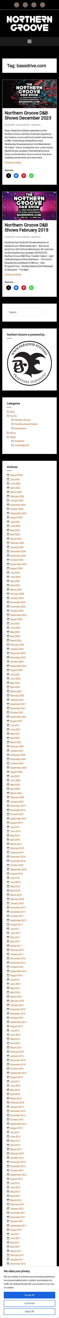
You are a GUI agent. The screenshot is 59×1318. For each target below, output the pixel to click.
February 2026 (17, 496)
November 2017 (18, 912)
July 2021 (15, 725)
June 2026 (15, 483)
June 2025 (15, 526)
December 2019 (18, 806)
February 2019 (17, 848)
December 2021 (18, 704)
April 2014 (15, 1094)
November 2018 (18, 861)
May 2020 (15, 784)
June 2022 (15, 678)
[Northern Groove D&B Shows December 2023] (31, 98)
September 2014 (18, 1073)
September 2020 (18, 768)
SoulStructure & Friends (26, 424)
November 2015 (18, 1013)
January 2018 (16, 903)
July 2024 (15, 572)
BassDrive (36, 125)
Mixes (13, 433)
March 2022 (16, 691)
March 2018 (16, 895)
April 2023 (15, 636)
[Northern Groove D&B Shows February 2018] (31, 210)
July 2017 (15, 929)
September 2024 (18, 564)
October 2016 (16, 967)
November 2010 (18, 1264)
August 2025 (16, 517)
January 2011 (16, 1259)
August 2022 (16, 670)
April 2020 (15, 789)
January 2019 (16, 852)
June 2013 (15, 1136)
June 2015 (15, 1035)
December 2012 (18, 1162)
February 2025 (17, 543)
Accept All (29, 1295)
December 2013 (18, 1111)
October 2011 (16, 1221)
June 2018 (15, 882)
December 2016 (18, 958)
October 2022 (16, 662)
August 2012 (16, 1179)
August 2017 (16, 924)
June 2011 (15, 1238)
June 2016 (15, 984)
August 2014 (16, 1077)
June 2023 (15, 628)
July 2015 (15, 1030)
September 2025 (18, 513)
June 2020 (15, 780)
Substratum (20, 428)
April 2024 (15, 585)
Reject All (29, 1311)
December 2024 (18, 551)
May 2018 (15, 886)
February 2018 (17, 899)
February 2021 (17, 746)
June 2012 (15, 1187)
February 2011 (17, 1255)
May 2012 (15, 1192)
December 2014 (18, 1060)
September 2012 (18, 1175)
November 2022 (18, 657)
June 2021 (15, 729)
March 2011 (16, 1251)
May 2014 (15, 1090)
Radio (13, 437)
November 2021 (18, 708)
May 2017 (15, 937)
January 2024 (16, 598)
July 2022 (15, 674)
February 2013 (17, 1153)
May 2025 (15, 530)
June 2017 (15, 933)
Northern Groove (23, 420)
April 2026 (15, 488)
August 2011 (16, 1230)
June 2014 (15, 1086)
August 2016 (16, 975)
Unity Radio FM (22, 445)
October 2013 (16, 1119)
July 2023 (15, 623)
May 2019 (15, 835)
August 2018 (16, 874)
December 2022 (18, 653)
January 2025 (16, 547)
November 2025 (18, 505)
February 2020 (17, 797)
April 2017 (15, 941)
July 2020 (15, 776)
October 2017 (16, 916)
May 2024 (15, 581)
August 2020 (16, 772)
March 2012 (16, 1200)
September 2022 (18, 666)
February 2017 (17, 950)
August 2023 (16, 619)
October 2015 (16, 1018)
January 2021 (16, 751)
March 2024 (16, 589)
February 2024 (17, 594)
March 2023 (16, 640)
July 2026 (15, 479)
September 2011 (18, 1225)
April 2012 (15, 1196)
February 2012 (17, 1204)
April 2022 (15, 687)
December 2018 (18, 857)
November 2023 (18, 606)
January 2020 (16, 801)
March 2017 (16, 946)
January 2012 (16, 1208)
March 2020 (16, 793)
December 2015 (18, 1009)
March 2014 (16, 1098)
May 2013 (15, 1141)
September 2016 (18, 971)
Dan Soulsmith (23, 125)
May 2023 (15, 632)
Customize (29, 1303)
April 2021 (15, 738)
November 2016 (18, 963)
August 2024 (16, 568)
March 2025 (16, 539)
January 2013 (16, 1158)
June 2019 (15, 831)
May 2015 (15, 1039)
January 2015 (16, 1056)
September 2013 (18, 1124)
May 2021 (15, 734)
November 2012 (18, 1166)
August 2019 (16, 823)
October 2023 (16, 611)
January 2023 (16, 649)
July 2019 (15, 827)
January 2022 (16, 700)
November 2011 (18, 1217)
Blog (12, 412)
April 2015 (15, 1043)
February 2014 (17, 1102)
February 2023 (17, 645)
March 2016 (16, 996)
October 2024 (16, 560)
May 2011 (15, 1242)
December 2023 (18, 602)
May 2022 (15, 683)
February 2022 (17, 695)
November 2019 (18, 810)
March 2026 (16, 492)
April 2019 (15, 840)
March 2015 (16, 1047)
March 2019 (16, 844)
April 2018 (15, 890)
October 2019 (16, 814)
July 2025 (15, 522)
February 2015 (17, 1052)
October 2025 (16, 509)
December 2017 (18, 907)
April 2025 (15, 534)
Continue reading (18, 163)
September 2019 (18, 818)
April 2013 (15, 1145)
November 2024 (18, 556)
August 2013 (16, 1128)
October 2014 (16, 1069)
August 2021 (16, 721)
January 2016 (16, 1005)
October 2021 (16, 712)
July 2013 (15, 1132)
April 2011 (15, 1247)
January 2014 (16, 1107)
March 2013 (16, 1149)
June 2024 (15, 577)
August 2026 (16, 475)
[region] (29, 1292)
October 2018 (16, 865)
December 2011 (18, 1213)
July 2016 (15, 980)
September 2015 (18, 1022)
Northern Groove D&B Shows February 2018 (26, 227)
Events (13, 416)
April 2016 (15, 992)
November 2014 (18, 1064)
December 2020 (18, 755)
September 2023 (18, 615)
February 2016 (17, 1001)
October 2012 (16, 1170)
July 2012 (15, 1183)
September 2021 (18, 717)
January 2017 (16, 954)
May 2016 (15, 988)
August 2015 (16, 1026)
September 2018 (18, 869)
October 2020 (16, 763)
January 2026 (16, 500)
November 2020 (18, 759)
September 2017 (18, 920)
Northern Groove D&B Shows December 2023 (28, 115)
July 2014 (15, 1081)
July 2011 (15, 1234)
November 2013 (18, 1115)
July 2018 (15, 878)
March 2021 (16, 742)
